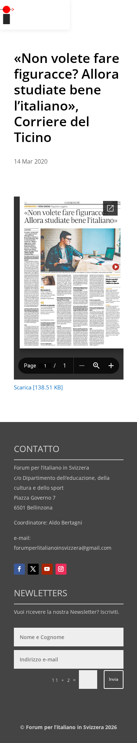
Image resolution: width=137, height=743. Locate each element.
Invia (113, 679)
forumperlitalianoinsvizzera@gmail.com (62, 547)
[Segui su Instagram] (61, 569)
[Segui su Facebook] (19, 569)
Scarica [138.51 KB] (38, 387)
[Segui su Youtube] (47, 569)
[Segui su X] (33, 569)
